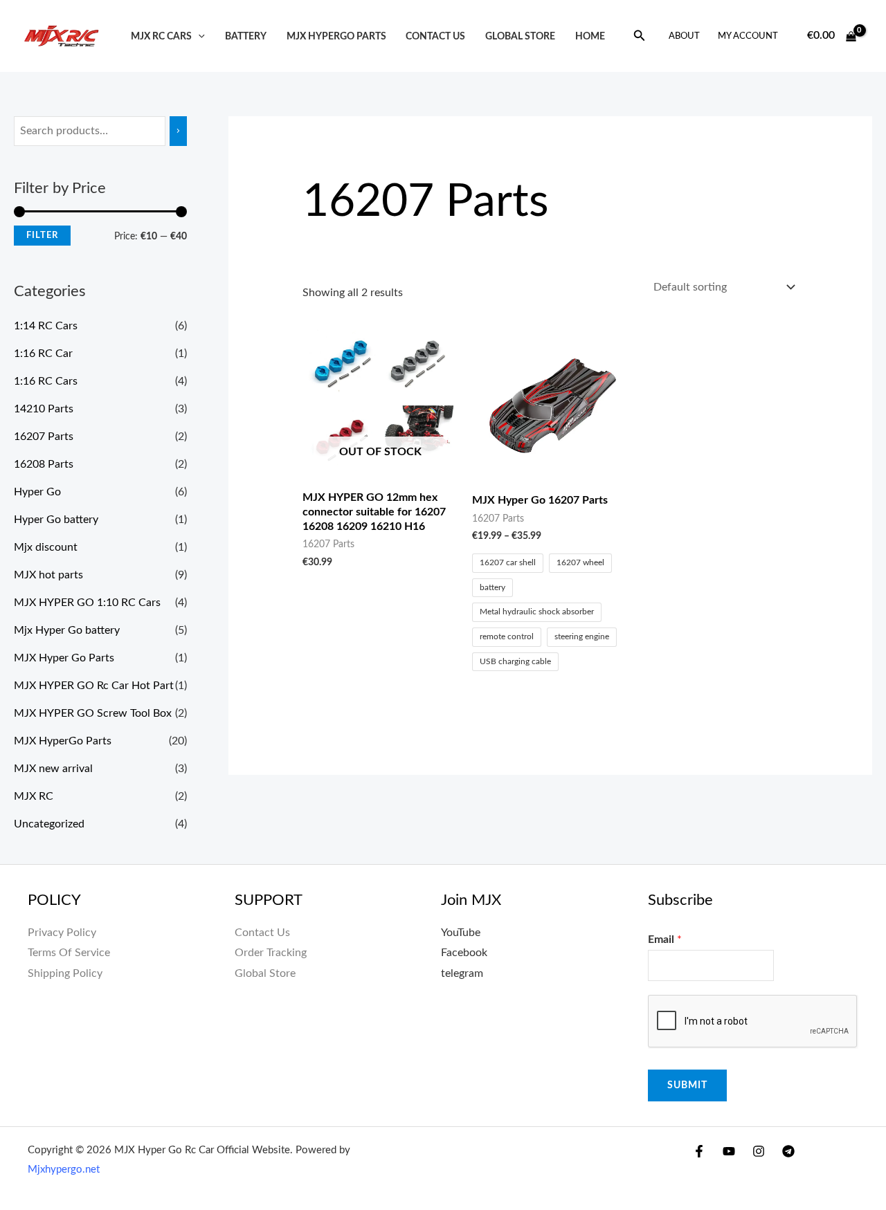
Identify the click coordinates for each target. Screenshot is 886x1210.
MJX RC (33, 796)
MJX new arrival (53, 768)
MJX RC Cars (161, 36)
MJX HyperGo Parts (336, 36)
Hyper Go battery (56, 519)
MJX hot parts (48, 574)
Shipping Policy (65, 973)
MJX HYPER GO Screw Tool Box (93, 713)
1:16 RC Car (43, 353)
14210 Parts (43, 408)
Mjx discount (46, 547)
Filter (42, 235)
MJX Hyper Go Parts (64, 657)
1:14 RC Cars (46, 325)
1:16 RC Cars (46, 381)
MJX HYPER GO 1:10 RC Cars (87, 602)
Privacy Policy (62, 932)
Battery (245, 36)
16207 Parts (43, 436)
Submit (687, 1085)
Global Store (520, 36)
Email (665, 939)
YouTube (460, 932)
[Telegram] (788, 1151)
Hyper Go (37, 491)
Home (590, 36)
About (684, 36)
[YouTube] (729, 1151)
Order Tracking (271, 952)
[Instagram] (758, 1151)
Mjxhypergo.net (64, 1169)
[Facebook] (699, 1151)
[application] (198, 36)
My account (748, 36)
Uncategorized (49, 823)
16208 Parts (43, 464)
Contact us (435, 36)
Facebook (464, 952)
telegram (462, 973)
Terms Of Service (69, 952)
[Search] (178, 131)
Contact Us (262, 932)
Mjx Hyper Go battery (67, 630)
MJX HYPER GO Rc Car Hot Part (94, 685)
